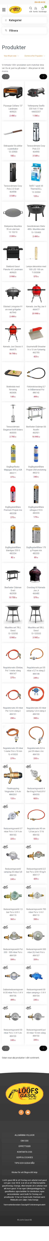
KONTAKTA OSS (24, 1152)
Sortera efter (33, 56)
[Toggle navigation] (4, 10)
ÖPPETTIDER (24, 1146)
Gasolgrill (25, 1205)
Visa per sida (10, 56)
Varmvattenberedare (12, 1205)
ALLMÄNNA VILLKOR (24, 1135)
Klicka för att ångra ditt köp (24, 1172)
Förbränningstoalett (37, 1205)
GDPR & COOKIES (24, 1157)
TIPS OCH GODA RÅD (25, 1163)
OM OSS (24, 1140)
